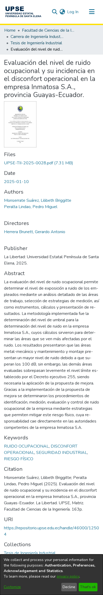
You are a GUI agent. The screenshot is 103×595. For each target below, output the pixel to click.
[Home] (23, 11)
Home (10, 30)
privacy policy (68, 576)
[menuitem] (62, 12)
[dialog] (51, 574)
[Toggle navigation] (91, 12)
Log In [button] (73, 12)
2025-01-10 (16, 182)
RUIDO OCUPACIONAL (26, 446)
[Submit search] (54, 12)
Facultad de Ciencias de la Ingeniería (48, 30)
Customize (12, 586)
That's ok (88, 586)
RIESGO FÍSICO (18, 459)
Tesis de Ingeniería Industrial (36, 43)
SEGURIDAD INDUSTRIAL (61, 452)
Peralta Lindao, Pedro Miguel (30, 207)
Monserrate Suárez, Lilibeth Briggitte (37, 200)
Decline (69, 586)
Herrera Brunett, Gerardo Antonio (34, 232)
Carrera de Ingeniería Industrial (37, 37)
